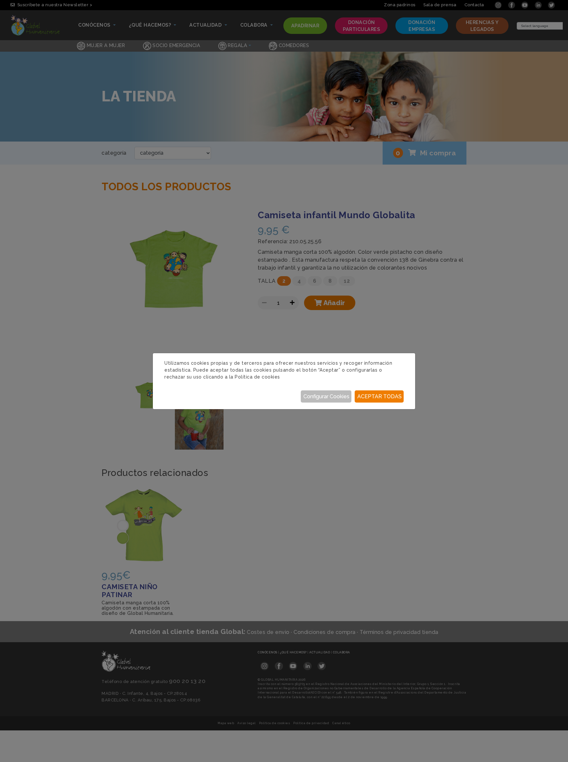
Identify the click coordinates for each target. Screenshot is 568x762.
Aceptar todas (379, 396)
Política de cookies (257, 377)
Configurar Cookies (326, 396)
